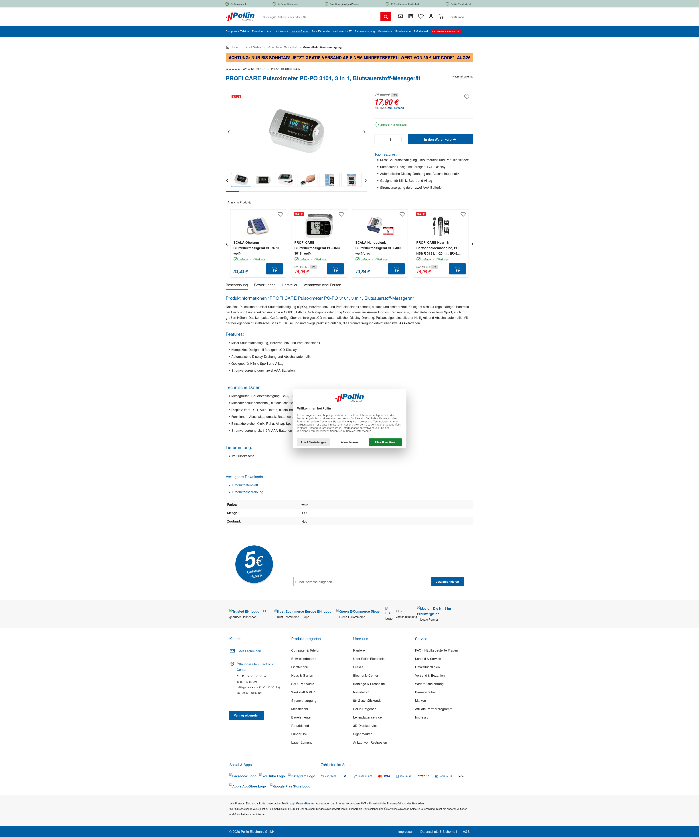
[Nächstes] (364, 131)
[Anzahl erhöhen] (401, 139)
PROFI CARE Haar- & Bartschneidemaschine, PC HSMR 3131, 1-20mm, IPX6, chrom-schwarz (437, 248)
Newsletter (361, 692)
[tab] (237, 285)
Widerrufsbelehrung (429, 683)
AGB (466, 831)
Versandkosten (305, 803)
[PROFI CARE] (462, 79)
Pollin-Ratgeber (364, 708)
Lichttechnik (300, 666)
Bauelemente (301, 717)
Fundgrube (299, 733)
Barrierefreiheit (426, 692)
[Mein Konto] (431, 16)
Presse (358, 666)
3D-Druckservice (365, 725)
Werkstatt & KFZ (303, 692)
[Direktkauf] (411, 16)
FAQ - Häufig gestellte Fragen (436, 650)
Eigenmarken (362, 733)
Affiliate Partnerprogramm (433, 708)
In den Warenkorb (438, 139)
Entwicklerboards (303, 658)
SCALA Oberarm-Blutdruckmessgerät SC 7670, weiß (256, 248)
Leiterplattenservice (367, 717)
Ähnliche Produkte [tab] (239, 202)
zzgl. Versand (396, 108)
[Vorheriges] (228, 131)
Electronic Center (365, 675)
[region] (296, 142)
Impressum (423, 717)
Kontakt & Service (428, 658)
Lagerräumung (302, 742)
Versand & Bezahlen (430, 675)
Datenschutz (316, 589)
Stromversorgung (303, 700)
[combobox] (321, 16)
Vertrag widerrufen (246, 715)
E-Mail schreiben (249, 650)
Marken (420, 700)
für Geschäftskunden (368, 700)
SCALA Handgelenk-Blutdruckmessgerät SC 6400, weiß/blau (378, 248)
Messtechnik (300, 708)
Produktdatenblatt (244, 484)
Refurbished (300, 725)
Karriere (359, 650)
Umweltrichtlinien (427, 666)
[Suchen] (385, 16)
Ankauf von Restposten (370, 742)
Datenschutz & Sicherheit (438, 831)
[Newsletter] (400, 16)
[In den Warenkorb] (274, 268)
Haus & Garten (302, 675)
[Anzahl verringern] (378, 139)
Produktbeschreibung (247, 491)
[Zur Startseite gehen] (240, 16)
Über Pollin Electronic (368, 658)
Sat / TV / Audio (302, 683)
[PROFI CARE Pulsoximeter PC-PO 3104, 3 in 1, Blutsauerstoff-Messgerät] (296, 131)
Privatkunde (457, 17)
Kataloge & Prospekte (369, 683)
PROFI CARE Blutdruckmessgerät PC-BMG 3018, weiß (317, 248)
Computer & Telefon (305, 650)
